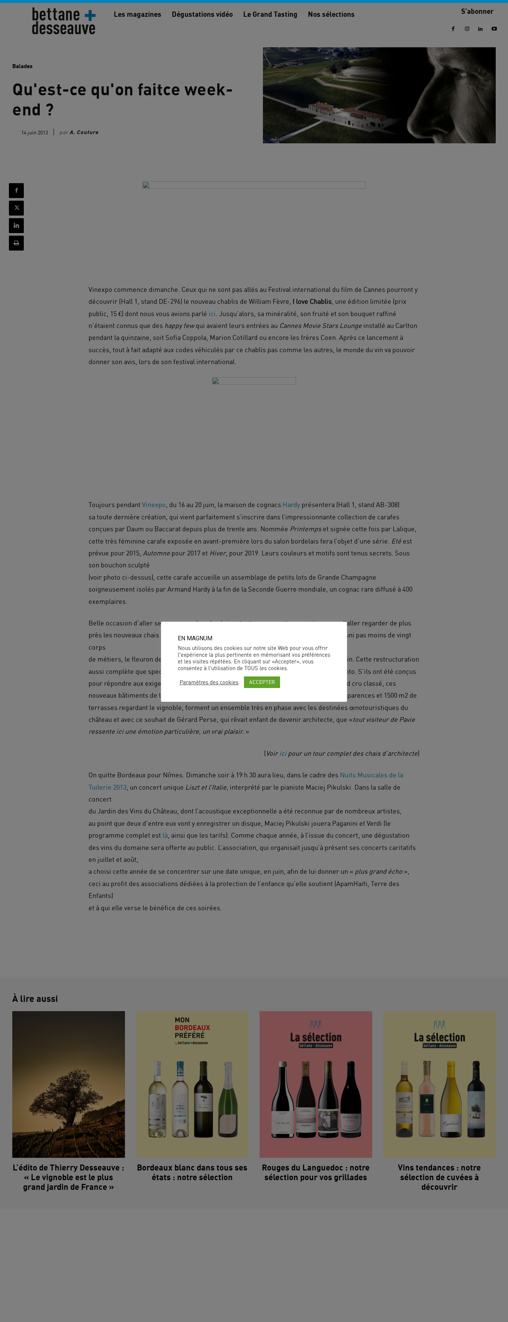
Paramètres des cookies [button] (209, 682)
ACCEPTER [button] (262, 682)
